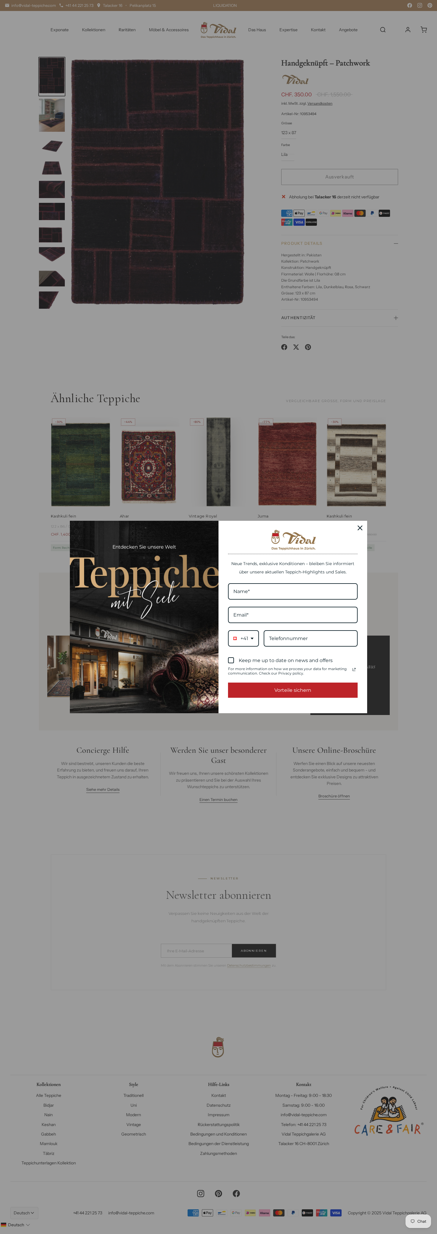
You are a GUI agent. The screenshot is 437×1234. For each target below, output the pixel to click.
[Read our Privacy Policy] (354, 669)
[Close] (360, 528)
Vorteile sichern (292, 690)
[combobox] (243, 638)
